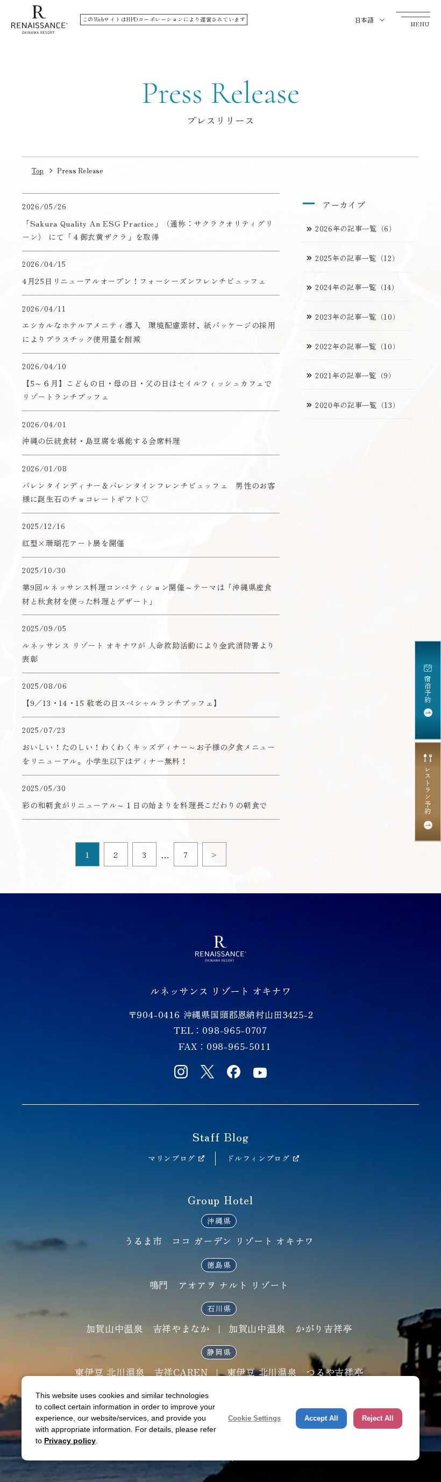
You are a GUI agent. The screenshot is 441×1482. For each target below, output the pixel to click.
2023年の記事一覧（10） (357, 317)
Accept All (321, 1418)
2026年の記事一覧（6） (355, 228)
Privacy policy (70, 1440)
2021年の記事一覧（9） (355, 375)
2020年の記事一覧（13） (357, 405)
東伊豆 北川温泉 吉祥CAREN (141, 1372)
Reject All (378, 1418)
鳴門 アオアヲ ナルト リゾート (219, 1285)
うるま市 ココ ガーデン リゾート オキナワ (219, 1240)
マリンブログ (171, 1158)
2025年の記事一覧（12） (357, 258)
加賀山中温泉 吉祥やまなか (148, 1328)
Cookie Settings (254, 1418)
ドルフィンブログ (258, 1158)
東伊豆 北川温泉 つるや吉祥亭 (295, 1372)
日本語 (364, 19)
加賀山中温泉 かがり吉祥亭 (290, 1328)
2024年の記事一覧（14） (357, 287)
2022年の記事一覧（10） (357, 346)
